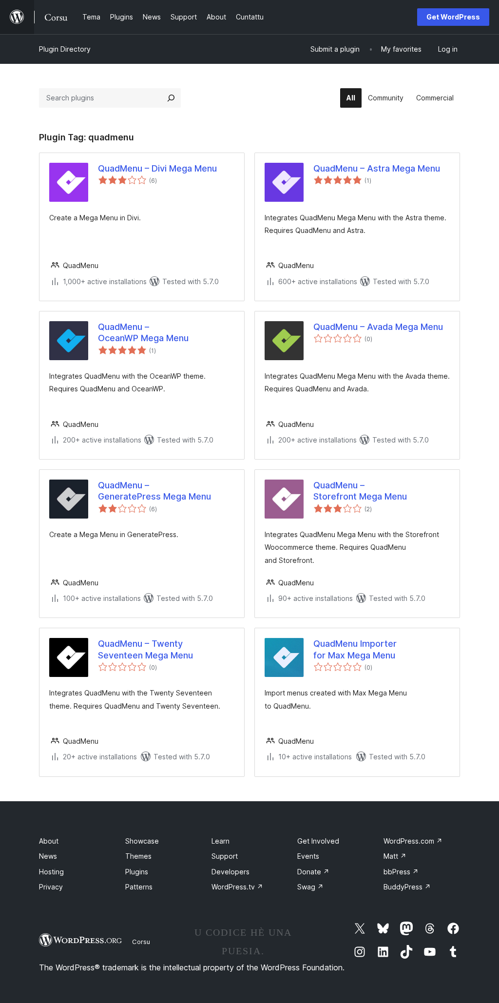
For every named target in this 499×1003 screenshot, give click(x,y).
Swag (310, 887)
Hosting (51, 872)
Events (308, 856)
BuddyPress (407, 887)
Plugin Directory (65, 49)
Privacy (51, 887)
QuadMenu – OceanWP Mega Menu (143, 332)
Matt (395, 856)
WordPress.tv (237, 887)
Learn (220, 841)
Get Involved (318, 841)
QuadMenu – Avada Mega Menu (378, 327)
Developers (230, 872)
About (48, 841)
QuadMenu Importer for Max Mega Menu (355, 649)
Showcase (142, 841)
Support (224, 856)
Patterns (139, 887)
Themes (138, 856)
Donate (313, 872)
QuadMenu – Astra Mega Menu (376, 168)
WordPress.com (413, 841)
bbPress (401, 872)
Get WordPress (453, 17)
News (48, 856)
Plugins (136, 872)
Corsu (141, 941)
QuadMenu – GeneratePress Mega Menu (154, 491)
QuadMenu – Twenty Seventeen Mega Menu (145, 649)
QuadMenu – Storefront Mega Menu (360, 491)
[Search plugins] (171, 98)
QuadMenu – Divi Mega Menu (157, 168)
